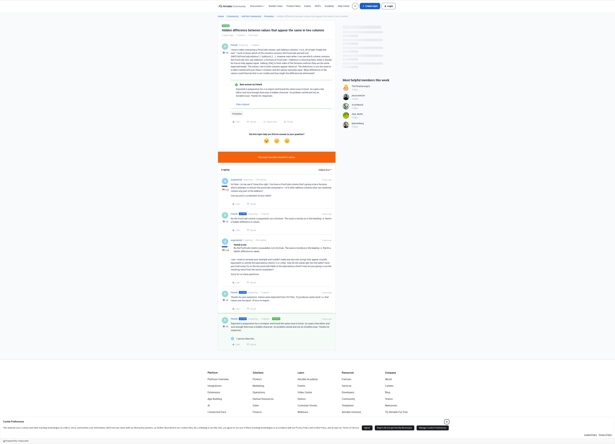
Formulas (269, 16)
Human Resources (263, 399)
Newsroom (391, 405)
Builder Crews (276, 6)
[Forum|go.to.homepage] (232, 6)
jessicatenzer (358, 95)
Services (346, 386)
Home (221, 16)
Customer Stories (307, 405)
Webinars (303, 412)
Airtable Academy (308, 379)
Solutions (258, 372)
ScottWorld (357, 104)
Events (307, 6)
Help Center (343, 6)
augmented (236, 179)
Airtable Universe (351, 412)
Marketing (258, 386)
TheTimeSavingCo (361, 86)
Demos (302, 399)
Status (389, 399)
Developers (348, 392)
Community (232, 16)
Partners (346, 379)
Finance (257, 412)
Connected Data (217, 412)
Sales (256, 405)
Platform (213, 372)
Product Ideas (293, 6)
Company (390, 372)
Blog (387, 392)
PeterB (234, 45)
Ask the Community (251, 16)
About (388, 379)
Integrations (214, 386)
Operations (259, 392)
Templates (348, 405)
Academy (329, 6)
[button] (370, 6)
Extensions (214, 392)
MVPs (318, 6)
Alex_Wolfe (357, 114)
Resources (348, 372)
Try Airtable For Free (396, 412)
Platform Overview (218, 379)
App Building (215, 399)
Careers (389, 386)
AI (209, 405)
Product (257, 379)
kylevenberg (358, 123)
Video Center (305, 392)
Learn (301, 372)
